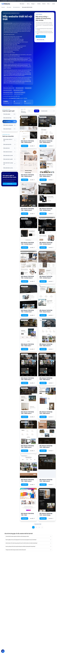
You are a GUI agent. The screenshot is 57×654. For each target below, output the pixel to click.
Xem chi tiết (25, 145)
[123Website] (5, 4)
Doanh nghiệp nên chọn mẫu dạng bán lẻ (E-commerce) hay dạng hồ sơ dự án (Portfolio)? (21, 539)
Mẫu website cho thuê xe (8, 90)
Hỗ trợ (48, 3)
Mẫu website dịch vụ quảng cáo (19, 92)
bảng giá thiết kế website (19, 75)
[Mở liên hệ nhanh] (3, 651)
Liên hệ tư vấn (9, 183)
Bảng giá (32, 3)
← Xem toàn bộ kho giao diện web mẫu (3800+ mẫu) (11, 96)
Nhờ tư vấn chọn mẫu (40, 39)
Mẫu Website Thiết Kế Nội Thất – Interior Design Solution (45, 515)
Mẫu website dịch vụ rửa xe (8, 94)
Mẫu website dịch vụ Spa (18, 94)
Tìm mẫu (36, 110)
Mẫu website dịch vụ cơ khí (18, 90)
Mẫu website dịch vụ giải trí (8, 92)
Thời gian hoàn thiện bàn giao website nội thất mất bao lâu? (16, 549)
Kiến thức (43, 3)
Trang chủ (3, 7)
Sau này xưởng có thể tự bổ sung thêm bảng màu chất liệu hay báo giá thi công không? (20, 546)
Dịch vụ (28, 3)
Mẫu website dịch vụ (16, 7)
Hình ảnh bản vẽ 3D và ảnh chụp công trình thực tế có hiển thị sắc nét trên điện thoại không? (21, 543)
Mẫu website (22, 3)
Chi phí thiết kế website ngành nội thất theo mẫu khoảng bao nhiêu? (17, 536)
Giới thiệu (39, 3)
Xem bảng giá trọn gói (40, 36)
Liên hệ (53, 3)
